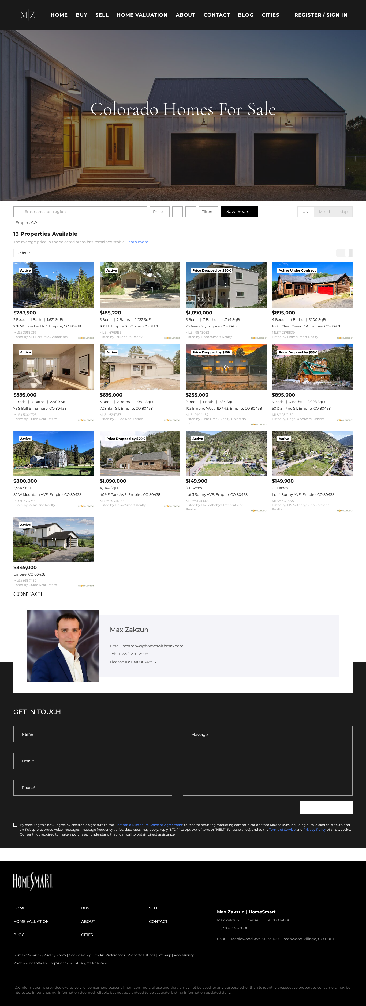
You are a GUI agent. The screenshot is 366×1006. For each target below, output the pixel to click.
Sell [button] (102, 15)
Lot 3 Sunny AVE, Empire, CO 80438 (217, 494)
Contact (217, 15)
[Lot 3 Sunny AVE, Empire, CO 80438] (226, 453)
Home (59, 15)
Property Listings (141, 955)
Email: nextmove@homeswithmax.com (147, 645)
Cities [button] (270, 15)
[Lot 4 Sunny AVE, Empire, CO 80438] (312, 453)
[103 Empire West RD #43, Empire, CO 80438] (226, 367)
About (186, 15)
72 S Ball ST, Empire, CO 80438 (126, 408)
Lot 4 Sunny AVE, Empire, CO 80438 (303, 494)
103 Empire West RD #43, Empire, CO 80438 (224, 408)
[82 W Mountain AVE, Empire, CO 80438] (53, 453)
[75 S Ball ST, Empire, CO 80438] (53, 367)
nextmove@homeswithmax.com (284, 928)
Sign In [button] (337, 15)
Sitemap (164, 955)
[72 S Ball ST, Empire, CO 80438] (140, 367)
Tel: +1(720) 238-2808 (129, 653)
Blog (245, 15)
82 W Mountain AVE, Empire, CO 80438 (47, 494)
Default (23, 252)
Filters (207, 211)
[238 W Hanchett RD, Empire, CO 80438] (53, 285)
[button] (27, 14)
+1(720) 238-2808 (232, 928)
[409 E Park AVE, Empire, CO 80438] (140, 453)
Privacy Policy (314, 830)
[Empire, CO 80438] (53, 539)
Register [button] (308, 15)
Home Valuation (142, 15)
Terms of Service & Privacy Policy (39, 955)
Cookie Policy (80, 955)
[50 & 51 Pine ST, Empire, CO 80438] (312, 367)
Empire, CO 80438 (29, 574)
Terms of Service (282, 830)
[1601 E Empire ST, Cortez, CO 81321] (140, 285)
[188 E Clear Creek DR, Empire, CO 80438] (312, 285)
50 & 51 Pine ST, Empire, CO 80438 (301, 408)
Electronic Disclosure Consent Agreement (148, 825)
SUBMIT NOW (326, 807)
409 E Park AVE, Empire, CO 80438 (130, 494)
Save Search (239, 211)
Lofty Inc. (41, 963)
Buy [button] (81, 15)
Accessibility (184, 955)
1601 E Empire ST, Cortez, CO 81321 (129, 326)
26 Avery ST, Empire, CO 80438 (212, 326)
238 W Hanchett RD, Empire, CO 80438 (47, 326)
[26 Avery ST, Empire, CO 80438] (226, 285)
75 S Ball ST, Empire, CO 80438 (39, 408)
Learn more (137, 242)
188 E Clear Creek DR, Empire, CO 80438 (306, 326)
